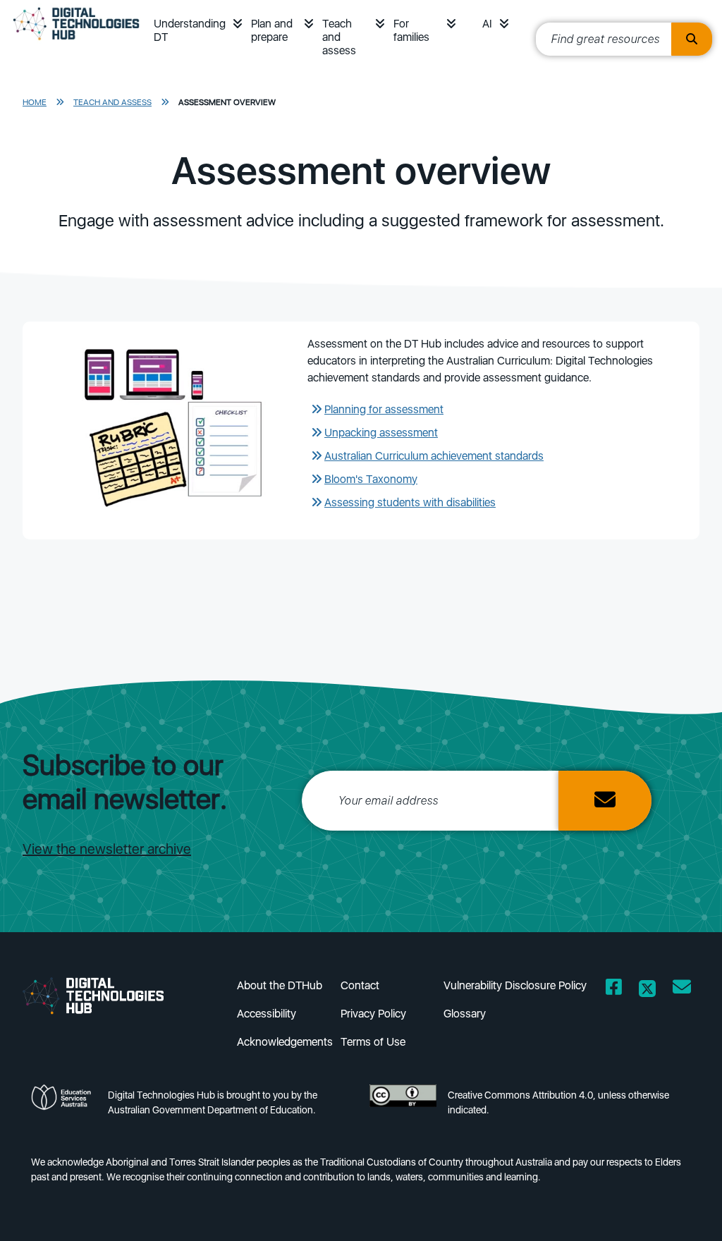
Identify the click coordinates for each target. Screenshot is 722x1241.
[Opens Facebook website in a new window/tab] (614, 989)
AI (487, 23)
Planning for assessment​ (383, 409)
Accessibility (266, 1013)
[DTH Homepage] (104, 994)
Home (35, 102)
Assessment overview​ (227, 102)
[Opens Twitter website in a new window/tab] (647, 989)
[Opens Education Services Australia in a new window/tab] (64, 1106)
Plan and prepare (272, 30)
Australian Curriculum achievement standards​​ (434, 456)
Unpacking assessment (381, 432)
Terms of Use (373, 1042)
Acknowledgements (285, 1042)
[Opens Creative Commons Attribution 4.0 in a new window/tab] (402, 1106)
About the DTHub (279, 985)
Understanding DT (190, 30)
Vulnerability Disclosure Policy (515, 985)
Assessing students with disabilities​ (410, 502)
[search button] (691, 39)
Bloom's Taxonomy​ (370, 479)
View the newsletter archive (107, 848)
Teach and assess (339, 37)
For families (411, 30)
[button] (238, 23)
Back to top (679, 1210)
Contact (360, 985)
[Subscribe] (604, 801)
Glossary (464, 1013)
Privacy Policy (373, 1013)
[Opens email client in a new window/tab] (682, 989)
